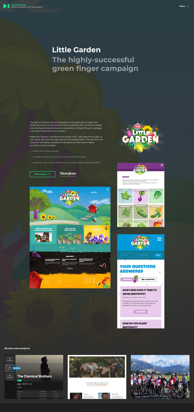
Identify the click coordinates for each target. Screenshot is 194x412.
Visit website (41, 174)
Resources (102, 410)
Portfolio (91, 410)
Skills (82, 410)
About (111, 410)
